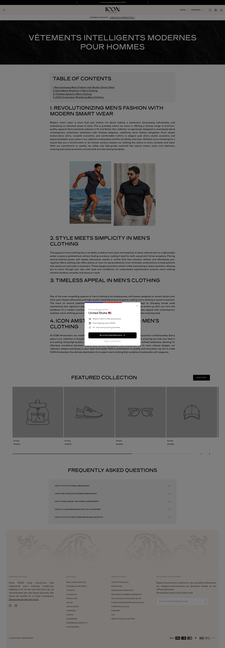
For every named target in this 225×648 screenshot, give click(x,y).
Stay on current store (113, 341)
